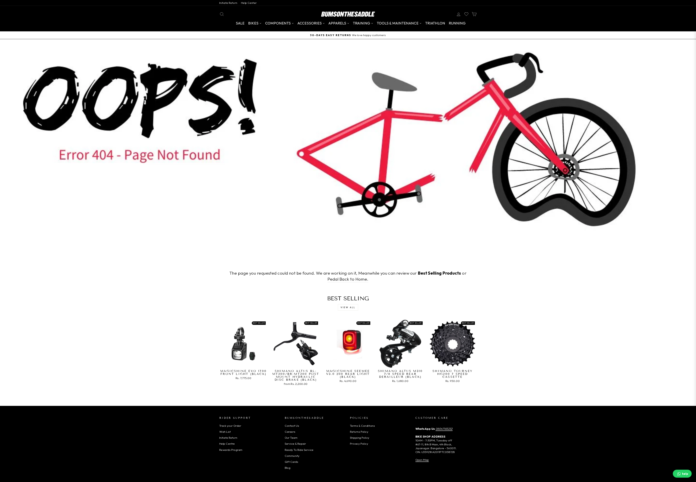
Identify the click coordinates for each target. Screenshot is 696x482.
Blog (288, 467)
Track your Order (230, 425)
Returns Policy (359, 431)
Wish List (225, 431)
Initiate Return (228, 3)
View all (348, 307)
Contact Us (292, 425)
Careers (290, 431)
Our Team (291, 437)
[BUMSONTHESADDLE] (348, 14)
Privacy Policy (359, 443)
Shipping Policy (359, 437)
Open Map (422, 460)
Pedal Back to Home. (348, 279)
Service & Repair (295, 443)
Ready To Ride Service (299, 450)
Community (292, 456)
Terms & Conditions (362, 425)
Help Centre (227, 443)
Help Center (249, 3)
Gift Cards (291, 462)
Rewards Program (231, 450)
